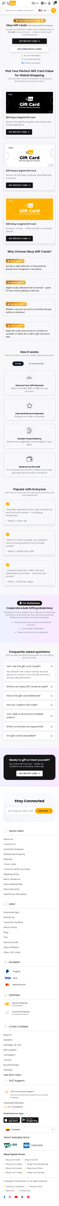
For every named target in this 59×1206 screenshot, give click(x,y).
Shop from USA (13, 1159)
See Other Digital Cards (29, 49)
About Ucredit (11, 942)
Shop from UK (31, 1159)
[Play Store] (30, 1120)
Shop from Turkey (14, 1172)
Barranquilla (10, 1049)
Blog (6, 932)
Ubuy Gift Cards (12, 952)
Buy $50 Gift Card (28, 41)
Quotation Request (13, 849)
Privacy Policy (35, 1186)
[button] (36, 3)
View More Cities (12, 1074)
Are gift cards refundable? (21, 735)
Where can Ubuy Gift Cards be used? (27, 686)
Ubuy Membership (13, 884)
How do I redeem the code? (22, 704)
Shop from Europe (35, 1172)
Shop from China (35, 1168)
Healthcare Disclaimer (15, 894)
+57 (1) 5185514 (15, 1107)
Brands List (9, 917)
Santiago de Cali (12, 1044)
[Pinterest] (30, 1197)
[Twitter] (23, 1197)
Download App (11, 912)
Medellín (8, 1039)
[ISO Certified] (31, 1145)
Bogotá (7, 1034)
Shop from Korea (14, 1168)
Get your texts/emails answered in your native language (29, 1096)
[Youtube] (17, 1197)
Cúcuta (7, 1059)
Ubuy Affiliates (11, 947)
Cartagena (9, 1054)
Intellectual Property (14, 854)
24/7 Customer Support (22, 1091)
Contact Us (9, 844)
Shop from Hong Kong (37, 1164)
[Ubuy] (12, 3)
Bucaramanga (11, 1064)
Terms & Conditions (15, 1186)
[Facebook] (6, 1197)
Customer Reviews (13, 922)
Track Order (10, 864)
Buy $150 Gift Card (18, 238)
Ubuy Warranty (11, 889)
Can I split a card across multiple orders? (24, 715)
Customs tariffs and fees (17, 869)
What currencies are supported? (24, 726)
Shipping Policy (11, 874)
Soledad (8, 1069)
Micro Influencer (12, 879)
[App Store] (12, 1120)
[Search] (53, 10)
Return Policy (10, 927)
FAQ (6, 937)
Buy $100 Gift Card (18, 185)
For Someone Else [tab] (36, 363)
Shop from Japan (14, 1164)
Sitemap (8, 859)
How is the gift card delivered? (23, 695)
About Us (8, 839)
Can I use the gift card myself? (23, 666)
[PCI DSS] (10, 1145)
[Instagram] (11, 1197)
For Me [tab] (18, 363)
